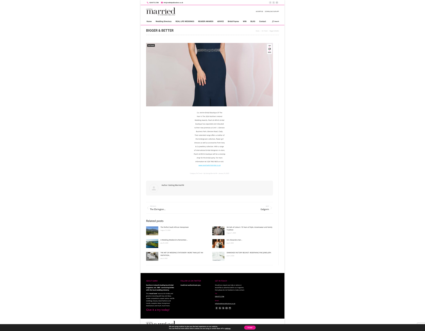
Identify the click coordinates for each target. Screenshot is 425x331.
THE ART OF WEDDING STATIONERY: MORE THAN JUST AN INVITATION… (181, 254)
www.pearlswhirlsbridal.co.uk (210, 165)
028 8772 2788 (219, 296)
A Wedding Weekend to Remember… (174, 240)
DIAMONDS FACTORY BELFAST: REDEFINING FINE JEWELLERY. (249, 253)
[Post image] (152, 230)
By (210, 173)
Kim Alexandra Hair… (234, 240)
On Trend (151, 45)
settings (228, 329)
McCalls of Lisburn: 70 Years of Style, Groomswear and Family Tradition (249, 228)
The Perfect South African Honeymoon (174, 227)
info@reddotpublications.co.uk (173, 2)
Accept (249, 327)
